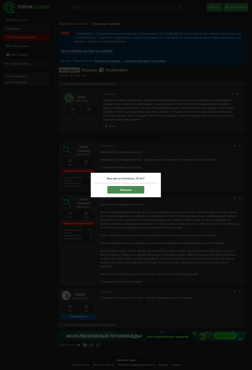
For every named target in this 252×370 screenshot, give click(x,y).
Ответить (126, 190)
